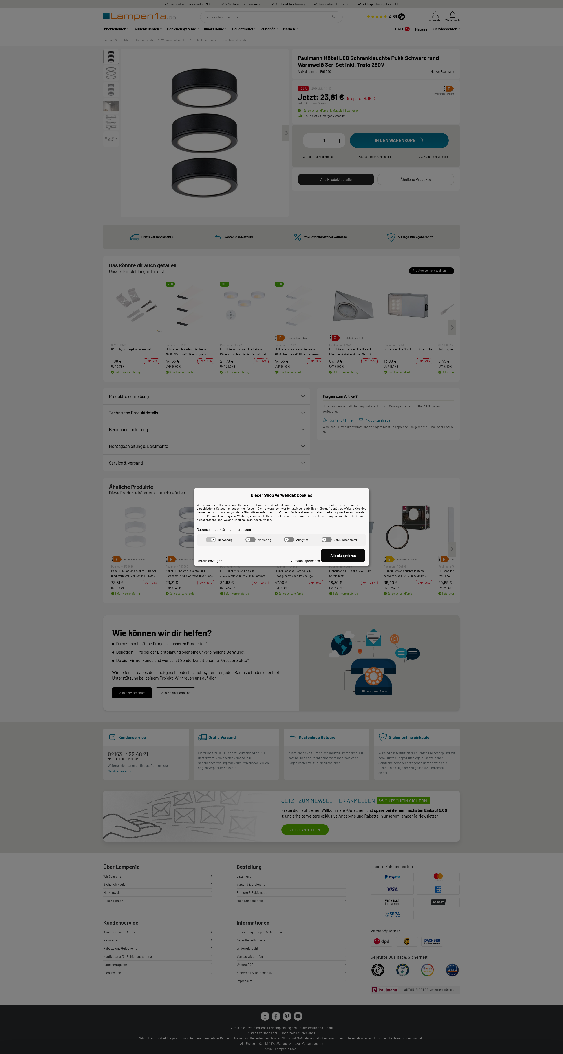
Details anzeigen (209, 560)
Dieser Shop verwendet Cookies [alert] (281, 495)
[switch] (211, 539)
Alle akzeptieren (343, 555)
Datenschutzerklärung (214, 529)
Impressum (242, 529)
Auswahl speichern (305, 560)
